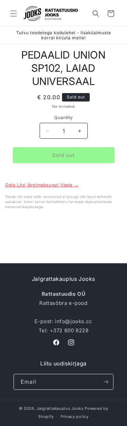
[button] (13, 13)
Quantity (63, 117)
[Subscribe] (105, 382)
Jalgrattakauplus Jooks (60, 408)
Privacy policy (75, 416)
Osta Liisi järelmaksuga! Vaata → (42, 184)
